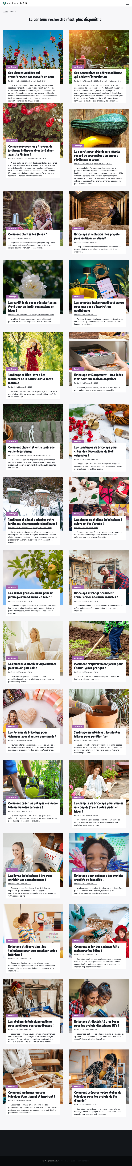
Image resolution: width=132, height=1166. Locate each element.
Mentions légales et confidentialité (75, 1161)
